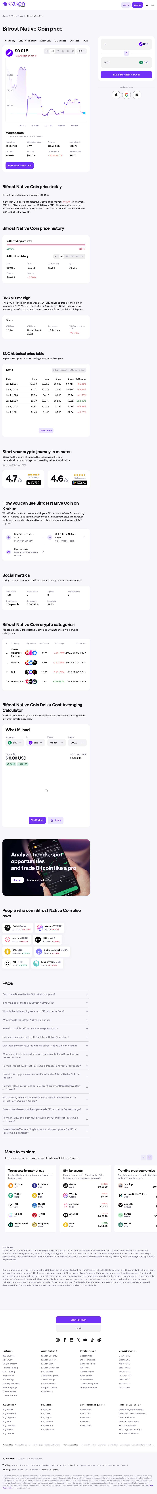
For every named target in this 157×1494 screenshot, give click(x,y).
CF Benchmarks (112, 1465)
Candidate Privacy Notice (143, 1445)
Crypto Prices (88, 1350)
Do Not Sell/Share (52, 1445)
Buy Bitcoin (7, 1409)
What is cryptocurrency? (131, 1409)
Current (10, 273)
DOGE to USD (125, 1375)
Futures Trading (10, 1367)
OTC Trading (8, 1371)
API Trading (8, 1379)
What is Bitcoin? (127, 1417)
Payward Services (87, 1465)
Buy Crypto (8, 1355)
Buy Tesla (45, 1413)
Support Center (49, 1387)
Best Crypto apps (127, 1425)
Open (71, 264)
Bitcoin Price (86, 1355)
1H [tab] (56, 256)
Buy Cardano (8, 1425)
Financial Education (130, 1404)
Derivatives (17, 681)
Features (7, 1350)
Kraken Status (48, 1383)
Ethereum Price (87, 1359)
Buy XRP (6, 1421)
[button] (46, 51)
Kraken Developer (50, 1367)
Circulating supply (34, 142)
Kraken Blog (47, 1363)
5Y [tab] (82, 256)
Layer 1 (15, 662)
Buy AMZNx (86, 1425)
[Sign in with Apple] (116, 95)
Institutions (8, 1375)
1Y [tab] (77, 256)
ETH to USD (124, 1359)
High (29, 264)
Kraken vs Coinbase (128, 1433)
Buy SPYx (84, 1421)
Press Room (47, 1371)
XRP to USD (124, 1363)
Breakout (46, 1465)
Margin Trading (9, 1363)
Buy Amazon (47, 1421)
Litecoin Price (86, 1379)
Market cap (10, 142)
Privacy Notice (21, 1445)
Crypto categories (89, 1383)
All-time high (75, 151)
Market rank (75, 142)
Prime (20, 1469)
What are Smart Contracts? (132, 1413)
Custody (34, 1469)
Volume (51, 142)
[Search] (147, 4)
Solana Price (86, 1375)
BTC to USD (124, 1355)
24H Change (53, 151)
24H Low (30, 151)
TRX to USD (124, 1383)
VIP (53, 1465)
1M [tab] (72, 256)
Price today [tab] (9, 40)
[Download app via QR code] (137, 95)
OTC (27, 1469)
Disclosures (125, 1445)
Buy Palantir (47, 1425)
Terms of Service (89, 1445)
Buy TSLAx (85, 1413)
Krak (14, 1469)
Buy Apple (46, 1417)
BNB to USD (124, 1367)
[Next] (149, 1157)
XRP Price (85, 1367)
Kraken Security (49, 1355)
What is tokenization (129, 1421)
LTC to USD (124, 1387)
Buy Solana (7, 1429)
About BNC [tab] (45, 40)
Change (30, 273)
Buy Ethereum (9, 1413)
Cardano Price (87, 1371)
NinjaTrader (36, 1465)
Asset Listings (48, 1379)
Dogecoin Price (87, 1363)
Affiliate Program (49, 1375)
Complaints (47, 1391)
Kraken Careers (49, 1359)
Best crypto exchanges (130, 1429)
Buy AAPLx (85, 1417)
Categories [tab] (60, 40)
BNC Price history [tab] (27, 40)
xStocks (100, 1465)
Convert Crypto (128, 1350)
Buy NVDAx (85, 1409)
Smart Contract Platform (16, 653)
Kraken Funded (9, 1395)
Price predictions (88, 1387)
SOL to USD (124, 1371)
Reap (123, 1465)
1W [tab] (66, 256)
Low (8, 264)
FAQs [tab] (85, 40)
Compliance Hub (70, 1445)
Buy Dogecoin (9, 1417)
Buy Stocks (48, 1404)
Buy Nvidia (46, 1409)
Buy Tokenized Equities (92, 1404)
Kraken (15, 1465)
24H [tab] (61, 256)
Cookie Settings (36, 1445)
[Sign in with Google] (126, 95)
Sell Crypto (7, 1359)
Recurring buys (9, 1387)
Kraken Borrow (9, 1391)
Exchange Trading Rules (108, 1445)
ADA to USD (124, 1379)
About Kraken (49, 1350)
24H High (9, 151)
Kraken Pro (24, 1465)
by (9, 1458)
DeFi (13, 672)
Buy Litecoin (8, 1433)
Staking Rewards (10, 1383)
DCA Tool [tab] (74, 40)
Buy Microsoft (48, 1429)
